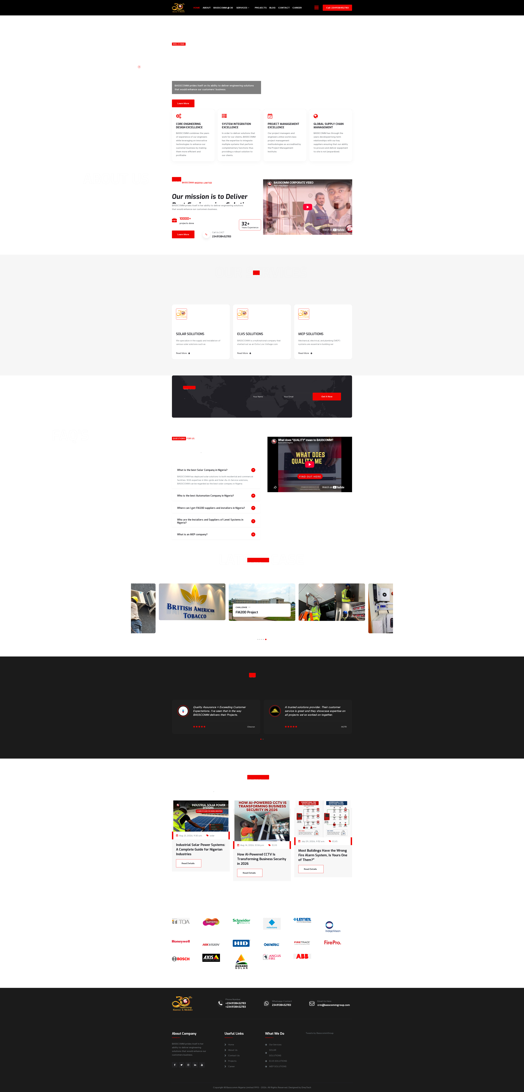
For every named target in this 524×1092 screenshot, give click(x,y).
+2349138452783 (235, 1003)
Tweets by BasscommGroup (320, 1033)
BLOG (272, 7)
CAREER (297, 7)
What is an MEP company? (192, 534)
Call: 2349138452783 (337, 7)
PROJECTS (261, 7)
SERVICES (242, 7)
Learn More (183, 101)
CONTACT (284, 7)
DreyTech (306, 1087)
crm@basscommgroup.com (333, 1005)
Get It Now (326, 396)
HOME (196, 7)
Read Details (188, 863)
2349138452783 (281, 1005)
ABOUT (207, 7)
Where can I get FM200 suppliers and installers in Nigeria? (211, 508)
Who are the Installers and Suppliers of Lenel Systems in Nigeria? (210, 521)
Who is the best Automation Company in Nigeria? (205, 495)
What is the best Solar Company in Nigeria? (202, 470)
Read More (181, 353)
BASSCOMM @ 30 (223, 7)
